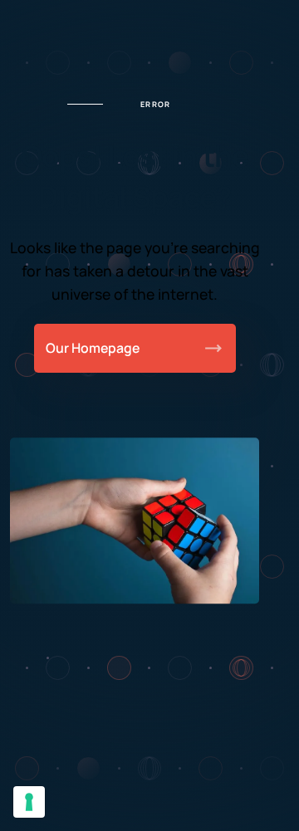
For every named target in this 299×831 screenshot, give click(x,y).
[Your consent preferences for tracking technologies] (29, 802)
